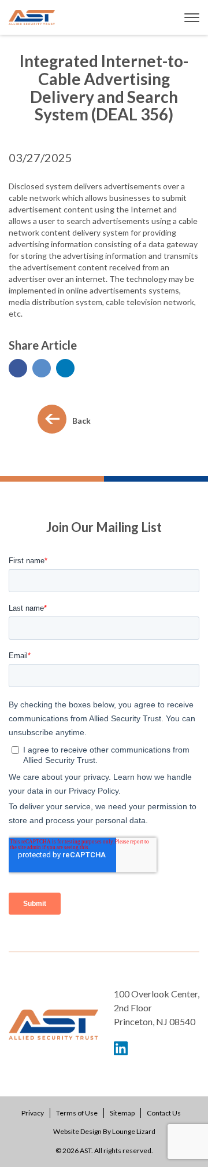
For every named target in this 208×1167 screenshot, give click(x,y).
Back (81, 420)
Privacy (32, 1113)
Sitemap (122, 1113)
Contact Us (164, 1113)
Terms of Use (77, 1113)
